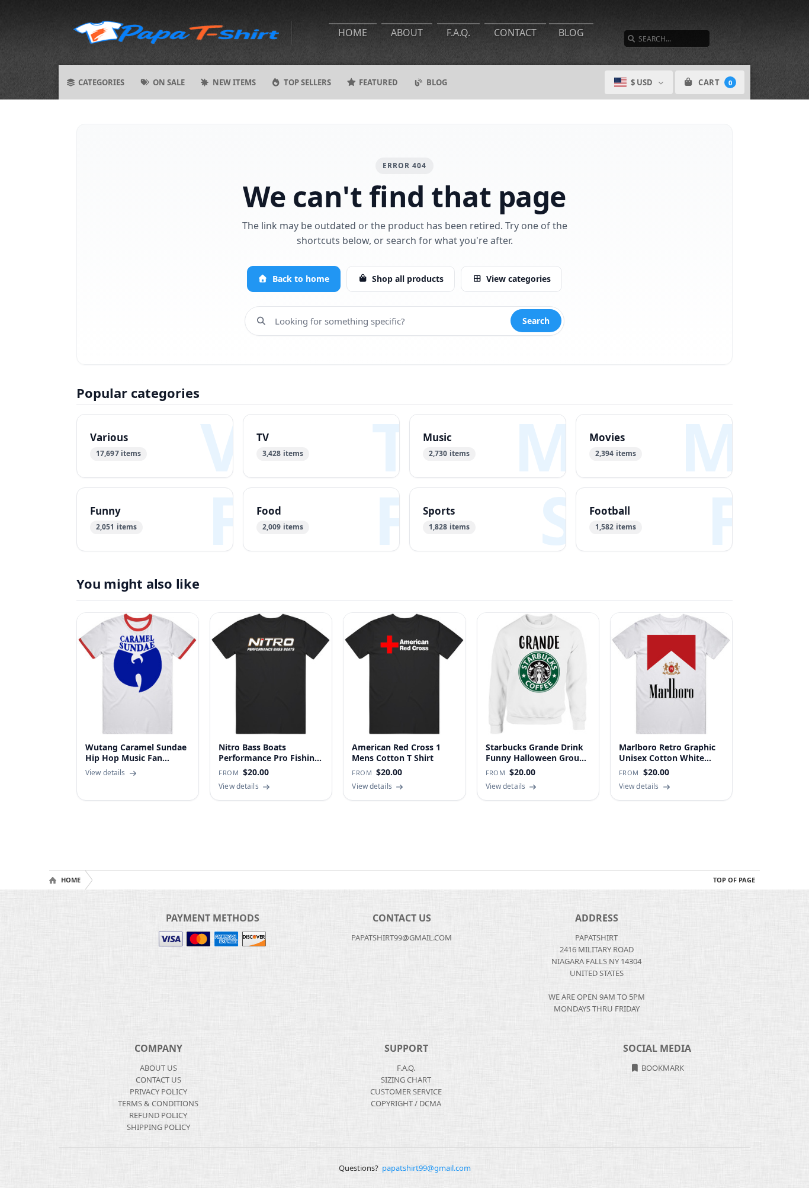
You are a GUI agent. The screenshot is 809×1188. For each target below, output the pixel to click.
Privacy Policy (158, 1091)
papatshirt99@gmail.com (426, 1168)
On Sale (169, 82)
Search (536, 320)
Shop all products (408, 278)
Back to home (300, 278)
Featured (378, 82)
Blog (571, 32)
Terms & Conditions (158, 1103)
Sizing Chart (406, 1079)
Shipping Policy (158, 1127)
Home (352, 32)
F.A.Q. (458, 32)
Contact (515, 32)
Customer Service (406, 1091)
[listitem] (154, 446)
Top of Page (734, 879)
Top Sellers (307, 82)
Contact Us (158, 1079)
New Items (234, 82)
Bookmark (662, 1067)
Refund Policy (158, 1115)
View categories (518, 278)
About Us (158, 1067)
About (407, 32)
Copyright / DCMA (406, 1103)
